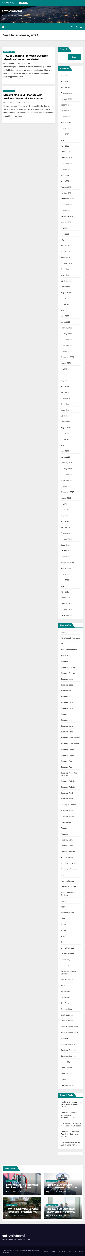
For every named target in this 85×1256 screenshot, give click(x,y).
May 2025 (65, 140)
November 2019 (67, 480)
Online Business (67, 948)
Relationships (66, 1009)
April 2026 (65, 81)
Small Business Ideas (69, 1027)
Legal (63, 919)
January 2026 (66, 99)
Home (46, 1251)
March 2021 (65, 392)
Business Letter (67, 702)
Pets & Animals (67, 980)
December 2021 (67, 340)
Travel (63, 1079)
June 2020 (65, 439)
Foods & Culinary (68, 852)
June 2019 (65, 510)
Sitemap (80, 1251)
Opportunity (65, 960)
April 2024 (65, 175)
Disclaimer (61, 1251)
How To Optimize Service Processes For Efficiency (22, 1210)
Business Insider (67, 691)
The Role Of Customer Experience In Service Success (70, 1134)
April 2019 (65, 521)
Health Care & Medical (70, 887)
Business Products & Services (69, 774)
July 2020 (65, 433)
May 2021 (65, 381)
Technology (65, 1062)
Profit (63, 986)
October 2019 (66, 486)
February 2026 (66, 93)
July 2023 (65, 228)
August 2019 (66, 498)
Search (63, 49)
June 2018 (65, 580)
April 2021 (65, 386)
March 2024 (65, 181)
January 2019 (66, 539)
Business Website (68, 781)
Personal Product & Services (68, 972)
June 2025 (65, 134)
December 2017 (67, 615)
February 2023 (66, 257)
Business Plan (66, 761)
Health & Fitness (67, 881)
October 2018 (66, 557)
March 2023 (65, 252)
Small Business (67, 1015)
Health (63, 875)
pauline (27, 63)
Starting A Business (68, 1050)
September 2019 (67, 492)
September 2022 (67, 287)
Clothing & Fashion (68, 805)
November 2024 (67, 164)
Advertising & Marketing (70, 638)
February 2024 (66, 187)
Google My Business (69, 863)
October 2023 (66, 210)
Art (62, 644)
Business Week (67, 793)
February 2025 (66, 158)
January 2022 (66, 334)
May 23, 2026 (12, 1191)
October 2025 (66, 117)
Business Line (66, 714)
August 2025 (66, 122)
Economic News (67, 811)
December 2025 (67, 105)
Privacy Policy (71, 1251)
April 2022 (65, 316)
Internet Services (67, 913)
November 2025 (67, 111)
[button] (72, 27)
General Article (9, 51)
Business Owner (67, 749)
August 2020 (66, 428)
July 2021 (65, 369)
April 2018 (65, 592)
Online (63, 942)
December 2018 (67, 545)
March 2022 (65, 322)
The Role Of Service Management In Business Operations (69, 1115)
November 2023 (67, 205)
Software (64, 1038)
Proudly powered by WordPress (12, 1250)
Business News (67, 726)
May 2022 (65, 310)
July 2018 (65, 574)
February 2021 (66, 398)
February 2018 (66, 604)
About (63, 632)
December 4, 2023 (13, 63)
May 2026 (65, 76)
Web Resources (67, 1085)
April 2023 (65, 246)
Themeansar (6, 1252)
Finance (64, 828)
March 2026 (65, 87)
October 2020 (66, 416)
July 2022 (65, 298)
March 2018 (65, 598)
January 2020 (66, 469)
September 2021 (67, 357)
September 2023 (67, 216)
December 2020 (67, 404)
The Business (66, 1068)
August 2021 (66, 363)
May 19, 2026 (53, 1191)
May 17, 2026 (12, 1215)
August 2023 (66, 222)
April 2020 (65, 451)
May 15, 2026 (53, 1215)
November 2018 (67, 551)
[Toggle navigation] (81, 27)
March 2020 (65, 457)
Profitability (65, 991)
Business (64, 661)
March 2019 (65, 527)
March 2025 (65, 152)
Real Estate (65, 1003)
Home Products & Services (68, 894)
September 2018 (67, 563)
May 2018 (65, 586)
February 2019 (66, 533)
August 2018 (66, 568)
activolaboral (12, 11)
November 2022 (67, 275)
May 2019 (65, 516)
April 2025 (65, 146)
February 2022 (66, 328)
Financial (64, 834)
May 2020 (65, 445)
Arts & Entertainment (69, 650)
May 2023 (65, 240)
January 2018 (66, 609)
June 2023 (65, 234)
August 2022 (66, 293)
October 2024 (66, 169)
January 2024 (66, 193)
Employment (66, 822)
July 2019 (65, 504)
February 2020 (66, 463)
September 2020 (67, 422)
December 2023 (67, 199)
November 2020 (67, 410)
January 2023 (66, 263)
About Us (53, 1251)
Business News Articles (70, 738)
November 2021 (67, 345)
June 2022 (65, 304)
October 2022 (66, 281)
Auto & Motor (66, 656)
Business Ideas (67, 679)
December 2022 (67, 269)
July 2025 (65, 128)
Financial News (67, 840)
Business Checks (68, 667)
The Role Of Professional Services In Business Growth (71, 1104)
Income (64, 901)
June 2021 (65, 375)
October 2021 (66, 351)
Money (63, 924)
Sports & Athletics (68, 1044)
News (63, 936)
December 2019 (67, 474)
